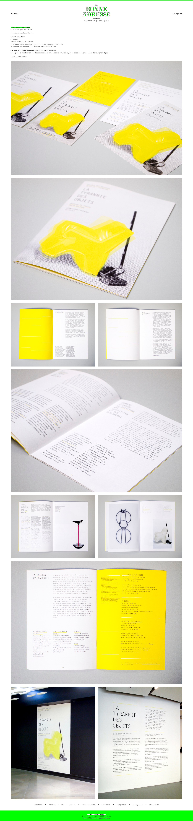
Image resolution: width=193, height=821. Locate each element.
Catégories (177, 14)
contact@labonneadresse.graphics (96, 818)
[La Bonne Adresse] (96, 13)
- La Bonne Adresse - (96, 814)
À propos (14, 13)
